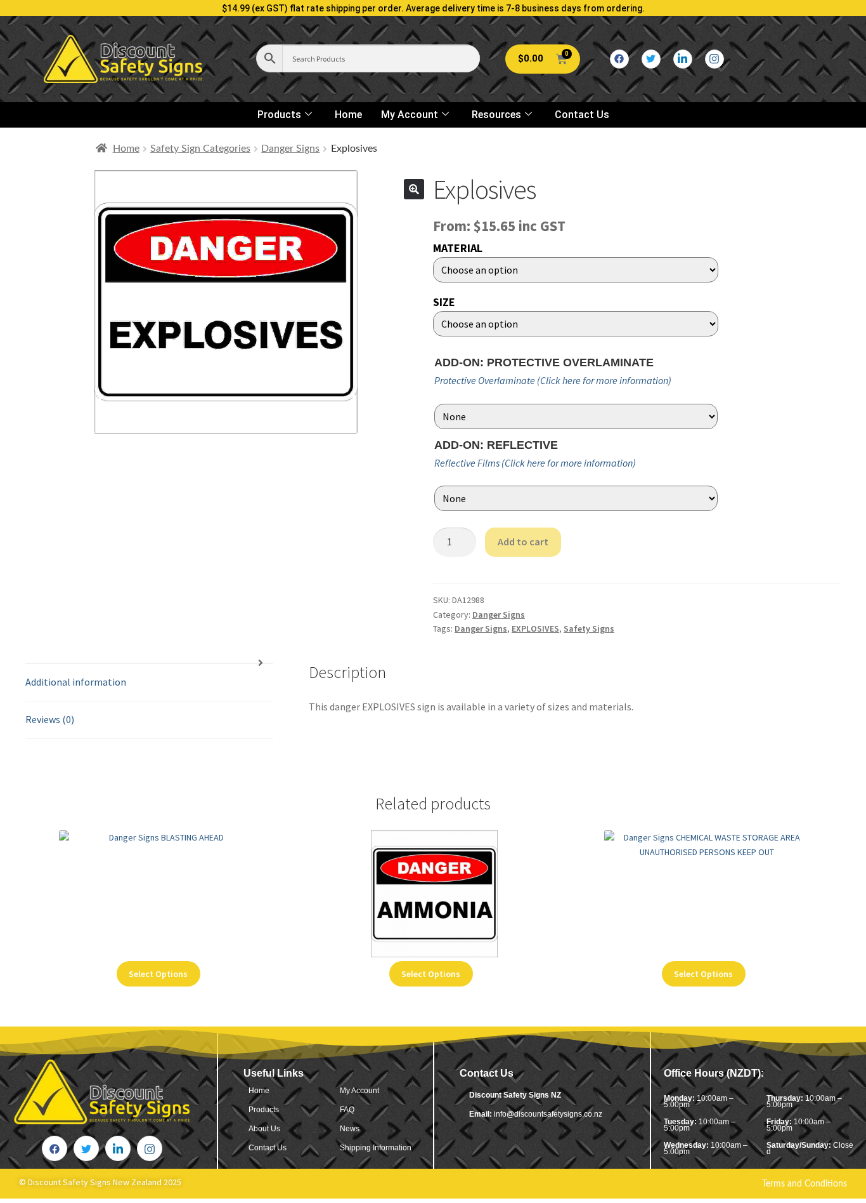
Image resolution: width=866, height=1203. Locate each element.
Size (444, 302)
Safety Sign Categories (200, 148)
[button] (414, 189)
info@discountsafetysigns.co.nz (548, 1114)
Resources (496, 115)
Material (457, 248)
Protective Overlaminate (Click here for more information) (552, 380)
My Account (409, 115)
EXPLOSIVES (535, 628)
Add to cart (523, 541)
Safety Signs (589, 628)
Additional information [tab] (75, 681)
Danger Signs (290, 148)
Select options (158, 974)
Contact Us (582, 115)
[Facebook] (619, 59)
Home (348, 115)
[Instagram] (714, 59)
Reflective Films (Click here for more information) (535, 462)
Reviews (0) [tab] (49, 719)
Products (279, 115)
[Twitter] (651, 59)
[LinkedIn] (682, 59)
